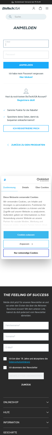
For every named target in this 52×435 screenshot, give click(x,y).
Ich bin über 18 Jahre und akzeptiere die (28, 360)
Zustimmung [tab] (9, 187)
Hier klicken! (26, 77)
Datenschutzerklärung (19, 362)
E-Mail (8, 42)
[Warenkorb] (40, 8)
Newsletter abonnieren (26, 376)
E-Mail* (9, 347)
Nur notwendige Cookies (26, 253)
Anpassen (24, 244)
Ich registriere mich (26, 129)
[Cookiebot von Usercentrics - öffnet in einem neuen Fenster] (37, 180)
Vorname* (10, 336)
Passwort (10, 54)
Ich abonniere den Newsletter (23, 367)
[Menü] (47, 8)
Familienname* (13, 325)
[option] (26, 2)
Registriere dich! (26, 100)
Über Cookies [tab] (42, 187)
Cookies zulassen (26, 235)
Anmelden (26, 65)
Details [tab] (25, 187)
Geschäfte (10, 432)
